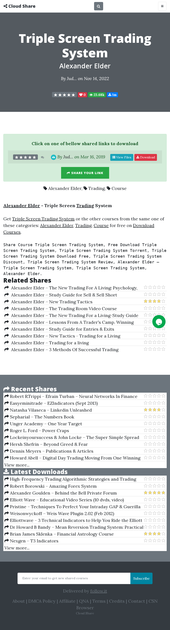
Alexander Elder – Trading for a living (49, 342)
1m (114, 95)
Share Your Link (86, 173)
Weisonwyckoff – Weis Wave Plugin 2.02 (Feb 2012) (61, 513)
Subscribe (141, 578)
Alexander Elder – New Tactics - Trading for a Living (64, 336)
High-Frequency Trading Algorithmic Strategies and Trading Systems (70, 479)
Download (147, 157)
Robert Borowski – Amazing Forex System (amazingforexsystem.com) (50, 486)
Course (119, 188)
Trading (96, 188)
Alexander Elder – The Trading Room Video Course (63, 308)
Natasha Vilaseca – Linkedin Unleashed (50, 410)
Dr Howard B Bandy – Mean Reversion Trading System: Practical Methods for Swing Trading (73, 527)
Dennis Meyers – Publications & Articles (51, 451)
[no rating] (64, 94)
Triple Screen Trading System (43, 218)
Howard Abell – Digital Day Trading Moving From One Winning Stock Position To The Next (72, 458)
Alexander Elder (85, 65)
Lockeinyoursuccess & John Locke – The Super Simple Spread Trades (71, 437)
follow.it (98, 591)
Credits (117, 601)
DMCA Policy (42, 601)
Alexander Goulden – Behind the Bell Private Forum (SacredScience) (60, 493)
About (18, 601)
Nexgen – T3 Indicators (33, 541)
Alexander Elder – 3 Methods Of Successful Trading (63, 349)
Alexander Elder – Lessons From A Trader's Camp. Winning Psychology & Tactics (69, 322)
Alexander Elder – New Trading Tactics (51, 301)
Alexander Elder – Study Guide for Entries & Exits (61, 329)
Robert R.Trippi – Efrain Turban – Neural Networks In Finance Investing (70, 396)
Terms (99, 601)
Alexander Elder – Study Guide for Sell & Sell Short (63, 295)
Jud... (72, 78)
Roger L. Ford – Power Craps (39, 430)
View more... (16, 465)
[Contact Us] (159, 321)
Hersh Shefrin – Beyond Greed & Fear (48, 444)
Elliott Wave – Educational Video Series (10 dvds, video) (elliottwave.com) (64, 500)
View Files (123, 157)
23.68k (98, 95)
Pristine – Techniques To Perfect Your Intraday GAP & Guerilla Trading (72, 507)
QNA (84, 601)
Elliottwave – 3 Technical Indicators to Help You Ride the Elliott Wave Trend (73, 520)
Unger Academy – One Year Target (45, 423)
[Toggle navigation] (162, 6)
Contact (136, 601)
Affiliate (67, 601)
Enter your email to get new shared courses (55, 578)
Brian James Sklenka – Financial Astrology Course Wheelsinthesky (59, 534)
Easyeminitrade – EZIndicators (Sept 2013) (53, 403)
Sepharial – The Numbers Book (41, 417)
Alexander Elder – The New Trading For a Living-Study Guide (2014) (71, 315)
